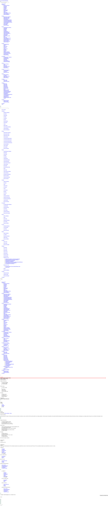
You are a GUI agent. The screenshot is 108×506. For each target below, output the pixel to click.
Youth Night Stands (6, 32)
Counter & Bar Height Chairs (8, 20)
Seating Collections (6, 44)
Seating (3, 43)
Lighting (3, 79)
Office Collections (6, 338)
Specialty (3, 103)
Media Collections (6, 74)
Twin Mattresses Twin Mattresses (9, 263)
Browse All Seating (6, 54)
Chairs (4, 188)
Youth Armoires (6, 34)
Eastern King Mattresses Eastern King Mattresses (11, 259)
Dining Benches (6, 296)
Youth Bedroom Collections (7, 27)
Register (3, 462)
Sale (2, 104)
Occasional (3, 56)
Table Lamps (5, 241)
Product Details (2, 425)
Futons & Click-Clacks (7, 52)
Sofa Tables (5, 59)
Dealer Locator (4, 450)
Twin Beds (5, 8)
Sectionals (5, 182)
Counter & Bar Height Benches (8, 142)
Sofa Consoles (6, 210)
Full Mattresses (6, 93)
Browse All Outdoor (6, 275)
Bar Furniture (5, 24)
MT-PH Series (6, 86)
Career (4, 475)
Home (3, 404)
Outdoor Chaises (6, 101)
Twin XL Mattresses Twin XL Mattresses (10, 262)
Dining (3, 131)
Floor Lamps (5, 80)
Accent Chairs (6, 48)
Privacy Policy (6, 488)
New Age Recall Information (4, 0)
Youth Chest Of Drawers (7, 33)
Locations (3, 449)
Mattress (3, 354)
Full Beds (5, 7)
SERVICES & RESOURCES (6, 487)
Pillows (5, 268)
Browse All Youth (6, 178)
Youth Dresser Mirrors (7, 308)
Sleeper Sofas (5, 46)
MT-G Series (5, 84)
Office (3, 63)
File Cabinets (5, 221)
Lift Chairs (5, 50)
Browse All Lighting (6, 81)
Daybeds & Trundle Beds (7, 39)
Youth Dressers (6, 31)
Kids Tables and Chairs (7, 35)
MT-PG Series (6, 251)
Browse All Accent (6, 72)
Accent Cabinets (6, 70)
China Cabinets (6, 23)
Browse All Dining (6, 25)
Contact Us (5, 474)
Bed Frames (5, 83)
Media (3, 73)
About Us (3, 448)
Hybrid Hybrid (7, 267)
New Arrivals (4, 109)
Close (1, 402)
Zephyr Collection (6, 413)
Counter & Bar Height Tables (8, 19)
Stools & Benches (6, 13)
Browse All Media (6, 77)
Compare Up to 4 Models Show (104, 495)
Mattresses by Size (6, 257)
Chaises (5, 194)
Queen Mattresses (6, 92)
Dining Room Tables (6, 17)
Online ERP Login (4, 460)
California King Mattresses (7, 91)
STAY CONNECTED (5, 478)
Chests (4, 11)
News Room (3, 456)
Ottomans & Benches (6, 51)
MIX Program (4, 452)
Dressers (5, 9)
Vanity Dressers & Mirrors (7, 126)
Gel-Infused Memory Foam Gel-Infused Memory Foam (12, 266)
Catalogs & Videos (6, 491)
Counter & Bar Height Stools (7, 21)
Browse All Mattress (6, 89)
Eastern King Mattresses (8, 361)
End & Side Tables (6, 58)
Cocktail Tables (6, 57)
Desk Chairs (5, 37)
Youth (3, 26)
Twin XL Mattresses (8, 364)
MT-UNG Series (6, 87)
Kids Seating (5, 165)
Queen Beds (5, 115)
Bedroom (3, 4)
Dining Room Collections (7, 16)
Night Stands (5, 10)
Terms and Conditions (5, 465)
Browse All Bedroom (6, 14)
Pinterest (5, 480)
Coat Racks (5, 71)
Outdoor (3, 99)
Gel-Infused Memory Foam (7, 97)
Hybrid (5, 98)
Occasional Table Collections (7, 204)
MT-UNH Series (6, 88)
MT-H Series (5, 85)
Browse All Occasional (7, 61)
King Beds (5, 6)
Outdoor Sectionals (6, 100)
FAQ (2, 457)
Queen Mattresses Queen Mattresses (10, 260)
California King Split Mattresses (8, 94)
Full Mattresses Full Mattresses (9, 261)
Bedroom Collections (6, 5)
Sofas (4, 45)
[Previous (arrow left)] (0, 505)
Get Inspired (3, 467)
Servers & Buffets (6, 300)
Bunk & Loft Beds (6, 40)
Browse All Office (6, 67)
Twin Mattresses (7, 365)
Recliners (5, 49)
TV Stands (5, 75)
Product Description (3, 379)
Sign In (3, 461)
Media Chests (5, 12)
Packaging (1, 392)
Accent (3, 69)
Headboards (5, 28)
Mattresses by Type (6, 366)
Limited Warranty (4, 466)
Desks (4, 36)
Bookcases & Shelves (6, 66)
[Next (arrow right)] (1, 505)
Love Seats (5, 47)
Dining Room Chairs (6, 18)
